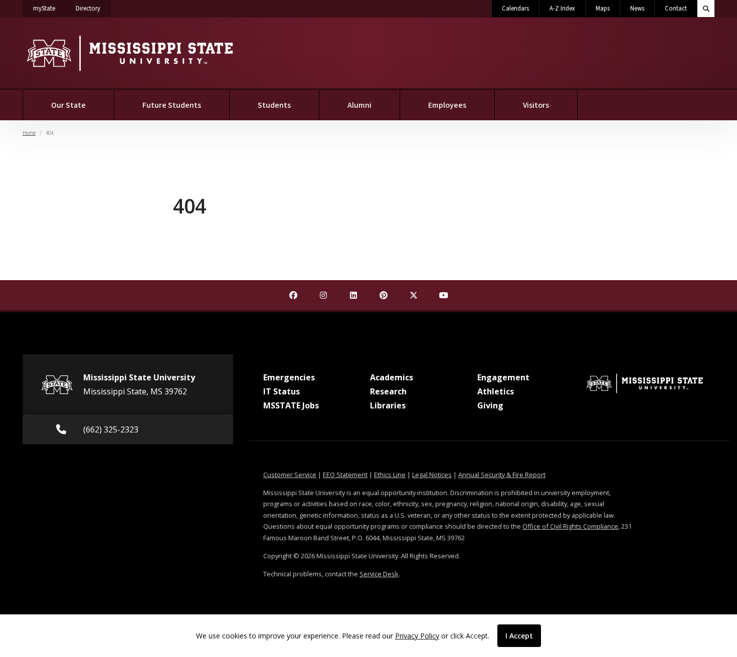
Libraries (388, 405)
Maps (603, 8)
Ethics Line (390, 474)
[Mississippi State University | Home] (129, 53)
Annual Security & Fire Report (501, 474)
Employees (447, 105)
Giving (490, 405)
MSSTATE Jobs (291, 405)
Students (274, 105)
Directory (93, 8)
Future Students (171, 105)
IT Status (281, 391)
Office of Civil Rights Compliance (570, 526)
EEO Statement (345, 474)
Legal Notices (432, 474)
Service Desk (379, 573)
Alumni (359, 105)
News (637, 8)
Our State (68, 105)
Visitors (536, 105)
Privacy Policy (417, 635)
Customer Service (289, 474)
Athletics (495, 391)
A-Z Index (562, 8)
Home (29, 133)
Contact (676, 8)
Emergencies (289, 377)
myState (49, 8)
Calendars (515, 8)
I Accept (519, 635)
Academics (391, 377)
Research (388, 391)
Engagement (503, 377)
